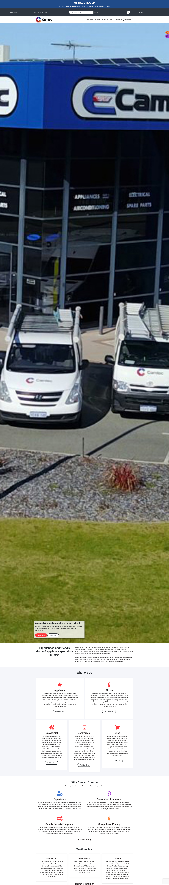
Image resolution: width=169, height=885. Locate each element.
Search (96, 12)
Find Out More (59, 712)
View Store (53, 635)
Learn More (41, 635)
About (111, 20)
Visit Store (117, 761)
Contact (118, 20)
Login (142, 12)
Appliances (91, 20)
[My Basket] (128, 12)
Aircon (99, 20)
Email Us (15, 12)
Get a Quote (128, 20)
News (106, 20)
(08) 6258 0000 (41, 12)
